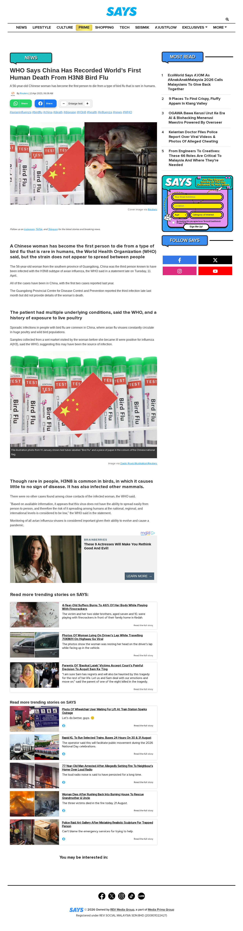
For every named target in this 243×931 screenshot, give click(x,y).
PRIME (84, 27)
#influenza (105, 112)
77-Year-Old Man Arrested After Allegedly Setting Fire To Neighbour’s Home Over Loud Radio (107, 767)
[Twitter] (111, 896)
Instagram (29, 229)
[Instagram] (121, 896)
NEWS (21, 27)
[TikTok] (131, 896)
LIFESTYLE (42, 27)
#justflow (166, 27)
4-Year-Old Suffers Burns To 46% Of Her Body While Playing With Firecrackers (105, 607)
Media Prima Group (161, 910)
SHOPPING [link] (104, 27)
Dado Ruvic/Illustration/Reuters (138, 463)
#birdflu (37, 112)
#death (58, 112)
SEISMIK (142, 27)
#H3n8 (81, 112)
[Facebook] (101, 896)
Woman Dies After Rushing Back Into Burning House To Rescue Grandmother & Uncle (103, 796)
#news (117, 112)
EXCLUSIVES (193, 27)
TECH (124, 27)
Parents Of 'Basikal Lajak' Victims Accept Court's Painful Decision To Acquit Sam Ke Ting (102, 667)
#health (92, 112)
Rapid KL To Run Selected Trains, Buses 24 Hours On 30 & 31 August (106, 737)
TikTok (39, 229)
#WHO (127, 112)
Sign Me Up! (196, 227)
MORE (218, 27)
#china (47, 112)
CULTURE (65, 27)
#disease (70, 112)
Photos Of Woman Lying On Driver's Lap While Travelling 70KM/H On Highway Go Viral (102, 637)
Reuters (24, 93)
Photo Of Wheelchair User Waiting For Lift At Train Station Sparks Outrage (104, 711)
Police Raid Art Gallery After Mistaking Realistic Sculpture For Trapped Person (107, 824)
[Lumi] (141, 896)
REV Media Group (122, 910)
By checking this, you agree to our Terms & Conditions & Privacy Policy (199, 222)
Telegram (53, 229)
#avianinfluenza (20, 112)
